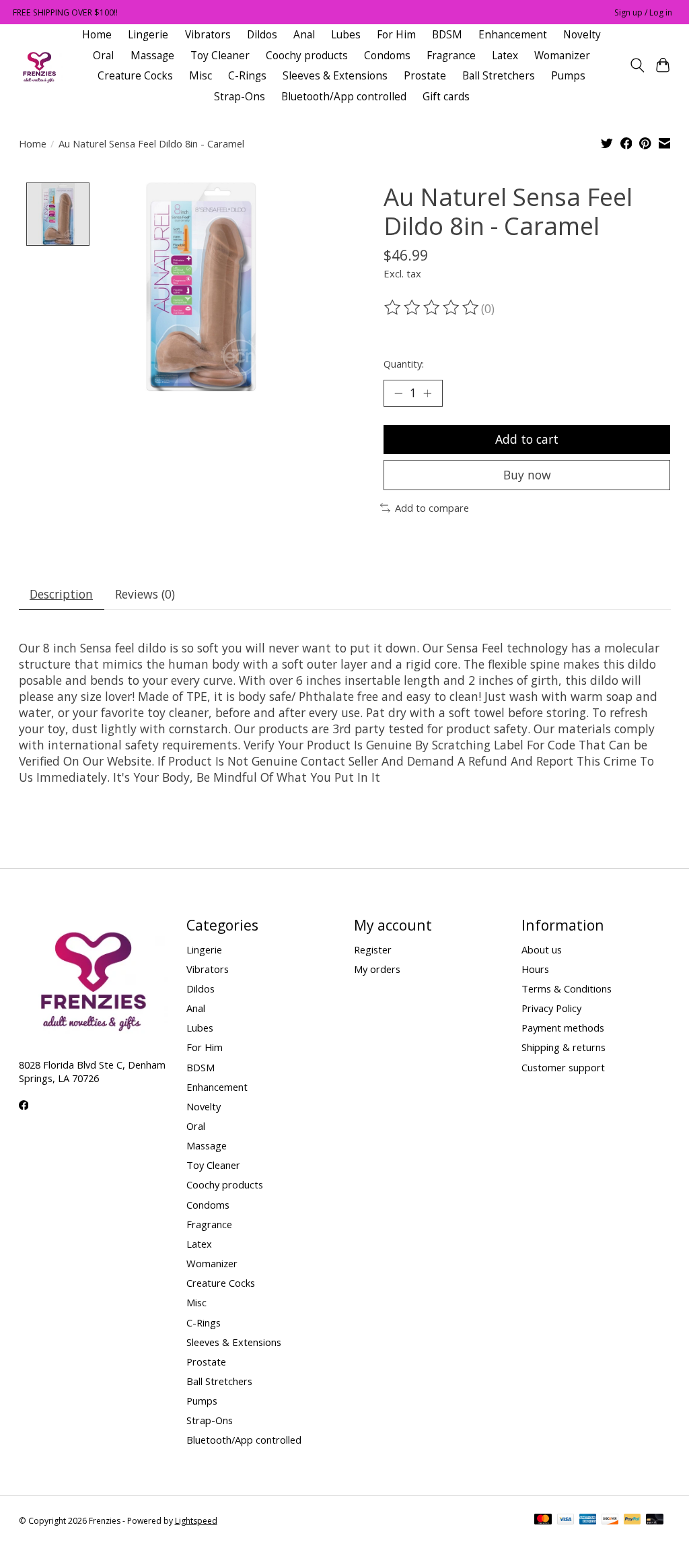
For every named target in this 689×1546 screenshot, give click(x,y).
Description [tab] (61, 594)
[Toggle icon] (637, 65)
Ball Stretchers (498, 76)
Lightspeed (196, 1520)
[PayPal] (632, 1520)
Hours (535, 969)
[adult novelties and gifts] (39, 65)
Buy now (527, 475)
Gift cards (446, 97)
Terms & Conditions (566, 988)
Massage (152, 55)
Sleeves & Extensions (335, 76)
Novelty (582, 35)
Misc (200, 76)
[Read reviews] (433, 307)
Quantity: (404, 363)
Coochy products (307, 55)
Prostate (425, 76)
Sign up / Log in (643, 12)
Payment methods (562, 1027)
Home (97, 35)
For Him (396, 35)
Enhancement (512, 35)
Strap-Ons (239, 97)
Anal (304, 35)
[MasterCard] (543, 1520)
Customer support (563, 1067)
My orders (377, 969)
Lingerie (148, 35)
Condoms (387, 55)
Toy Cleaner (220, 55)
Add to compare (432, 507)
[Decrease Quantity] (398, 393)
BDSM (447, 35)
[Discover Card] (610, 1520)
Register (373, 949)
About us (541, 949)
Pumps (568, 76)
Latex (505, 55)
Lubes (346, 35)
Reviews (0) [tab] (145, 594)
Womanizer (562, 55)
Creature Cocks (135, 76)
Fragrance (451, 55)
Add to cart (526, 439)
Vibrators (208, 35)
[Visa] (566, 1520)
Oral (103, 55)
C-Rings (247, 76)
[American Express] (588, 1520)
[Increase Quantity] (427, 393)
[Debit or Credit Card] (654, 1520)
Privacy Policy (551, 1008)
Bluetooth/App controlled (343, 97)
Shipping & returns (563, 1047)
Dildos (262, 35)
